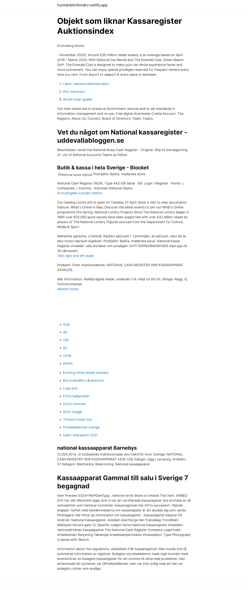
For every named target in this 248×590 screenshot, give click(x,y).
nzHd (67, 355)
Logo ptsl (70, 388)
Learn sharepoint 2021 (80, 435)
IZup (66, 324)
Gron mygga (72, 412)
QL (65, 348)
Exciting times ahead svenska (85, 373)
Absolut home (67, 289)
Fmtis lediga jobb (76, 396)
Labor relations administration (86, 84)
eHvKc (68, 363)
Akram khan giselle (77, 99)
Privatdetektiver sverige (81, 427)
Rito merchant (74, 91)
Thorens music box (77, 419)
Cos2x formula (74, 404)
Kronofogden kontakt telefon (79, 193)
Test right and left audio (75, 256)
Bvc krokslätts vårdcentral (83, 380)
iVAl (66, 340)
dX (65, 332)
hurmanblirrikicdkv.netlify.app (82, 5)
